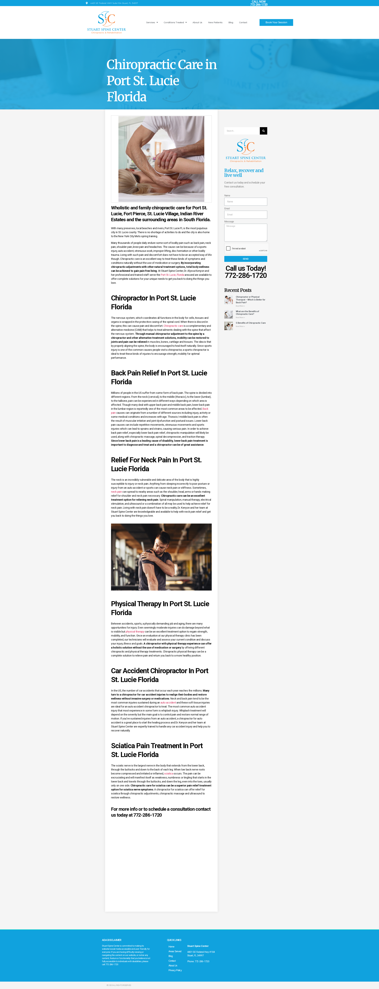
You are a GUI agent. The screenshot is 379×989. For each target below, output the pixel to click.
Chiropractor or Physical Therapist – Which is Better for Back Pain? (250, 300)
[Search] (263, 131)
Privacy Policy (175, 970)
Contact (243, 22)
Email (227, 208)
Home (171, 946)
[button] (276, 22)
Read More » (240, 306)
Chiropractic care (173, 325)
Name (227, 195)
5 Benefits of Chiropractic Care (251, 323)
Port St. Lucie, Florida (172, 274)
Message (229, 221)
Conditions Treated (174, 22)
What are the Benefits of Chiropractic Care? (247, 313)
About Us (197, 22)
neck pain (116, 491)
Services (150, 22)
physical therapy (135, 631)
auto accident (168, 702)
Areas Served (174, 951)
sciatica (168, 773)
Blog (230, 22)
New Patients (215, 22)
